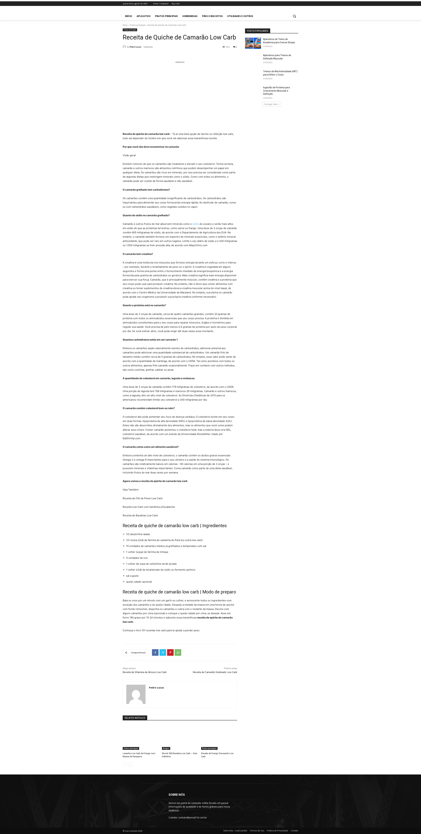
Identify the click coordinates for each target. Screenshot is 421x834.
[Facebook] (155, 652)
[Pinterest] (170, 652)
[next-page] (130, 764)
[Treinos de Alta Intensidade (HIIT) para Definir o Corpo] (253, 75)
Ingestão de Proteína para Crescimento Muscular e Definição (276, 90)
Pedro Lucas (135, 47)
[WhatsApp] (178, 652)
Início (125, 25)
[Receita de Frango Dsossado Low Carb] (219, 737)
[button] (294, 16)
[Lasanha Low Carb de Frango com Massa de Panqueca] (141, 737)
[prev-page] (125, 764)
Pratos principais (138, 25)
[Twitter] (163, 652)
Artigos (166, 748)
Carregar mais (270, 104)
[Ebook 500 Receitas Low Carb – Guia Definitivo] (180, 737)
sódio (195, 223)
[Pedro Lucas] (125, 47)
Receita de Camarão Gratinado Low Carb (215, 672)
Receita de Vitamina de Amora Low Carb (145, 672)
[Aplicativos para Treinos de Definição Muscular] (253, 59)
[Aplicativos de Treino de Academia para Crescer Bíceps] (253, 43)
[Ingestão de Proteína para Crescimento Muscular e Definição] (253, 91)
